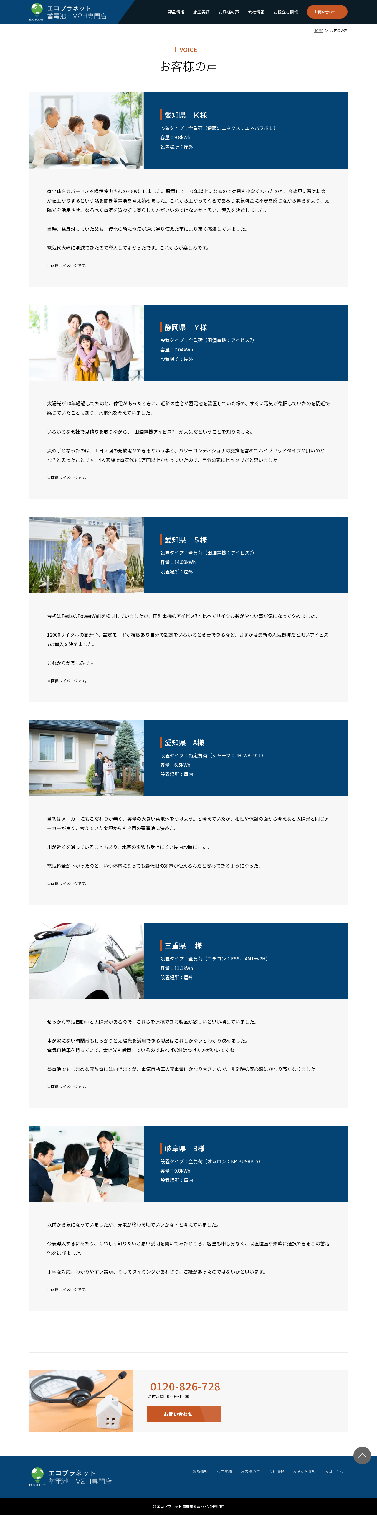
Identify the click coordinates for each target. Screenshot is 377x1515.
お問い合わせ (325, 11)
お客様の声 (229, 11)
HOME (318, 30)
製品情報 (176, 11)
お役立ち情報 (285, 11)
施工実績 (201, 11)
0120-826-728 (185, 1385)
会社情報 (256, 11)
